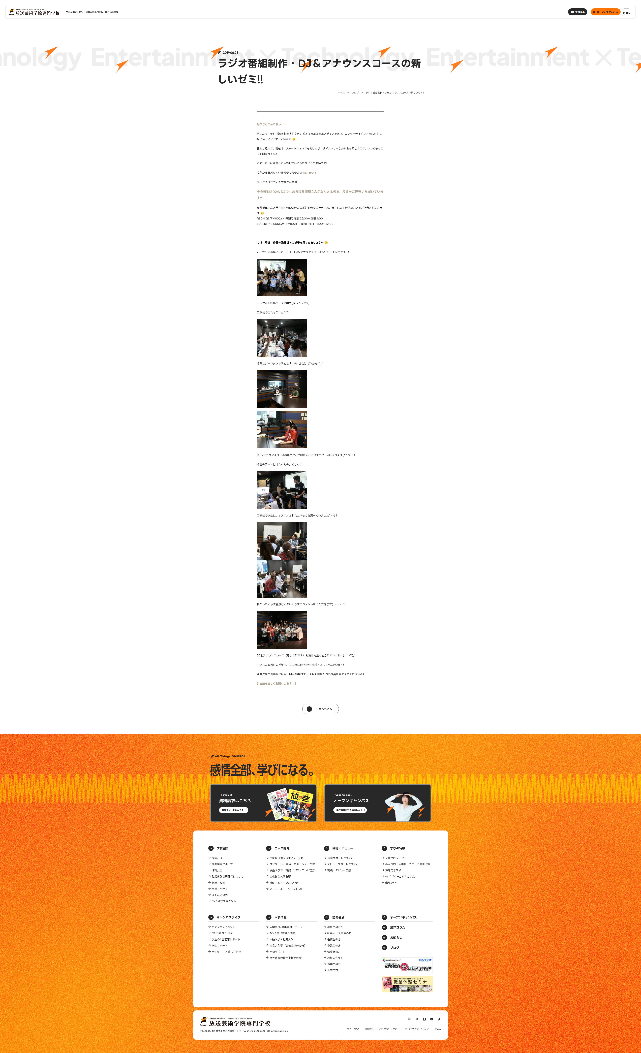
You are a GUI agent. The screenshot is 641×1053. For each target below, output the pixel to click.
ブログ (355, 92)
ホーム (341, 92)
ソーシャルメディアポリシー (418, 1029)
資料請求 (369, 1029)
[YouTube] (432, 1019)
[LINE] (424, 1019)
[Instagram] (410, 1019)
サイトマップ (353, 1029)
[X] (417, 1019)
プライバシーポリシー (389, 1029)
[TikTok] (439, 1019)
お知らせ (396, 937)
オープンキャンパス (403, 917)
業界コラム (397, 927)
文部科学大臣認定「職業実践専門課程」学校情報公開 (92, 12)
